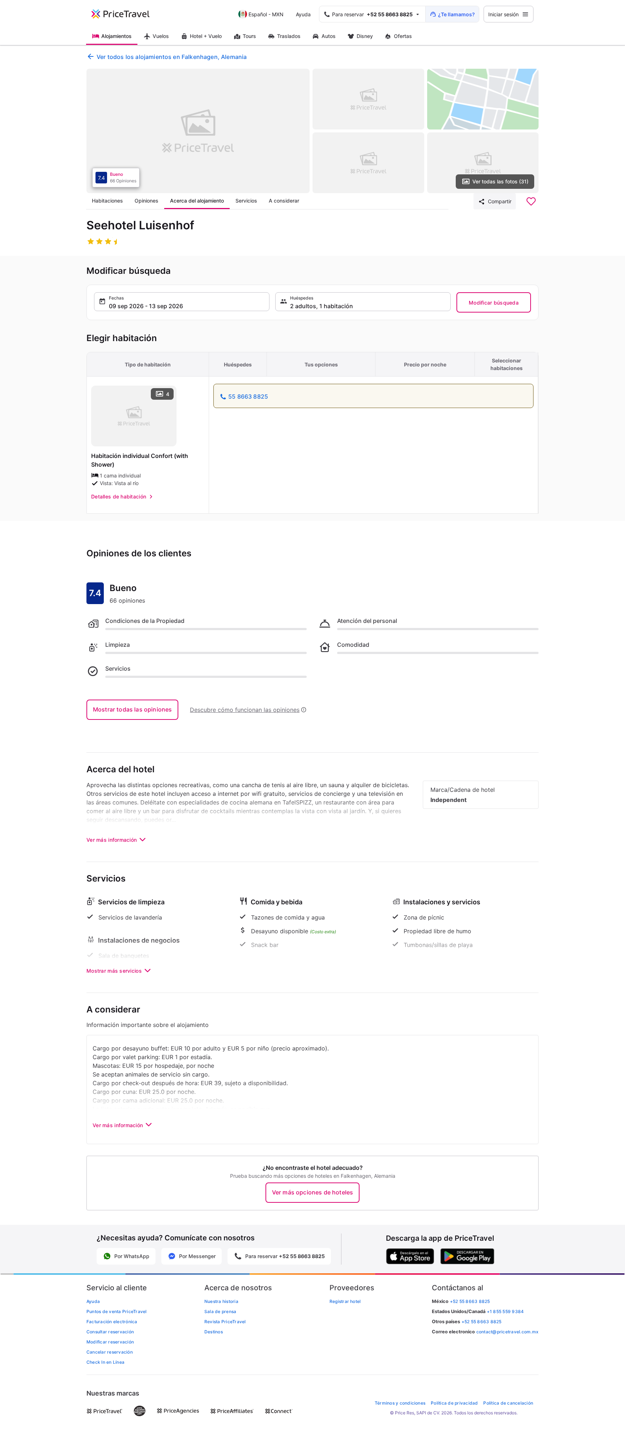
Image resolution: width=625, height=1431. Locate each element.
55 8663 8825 (248, 396)
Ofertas (403, 36)
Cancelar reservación (109, 1352)
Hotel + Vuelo (206, 36)
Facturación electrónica (111, 1321)
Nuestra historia (221, 1301)
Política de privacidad (454, 1403)
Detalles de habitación (118, 496)
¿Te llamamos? (456, 14)
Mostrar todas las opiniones (132, 709)
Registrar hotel (345, 1301)
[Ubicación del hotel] (483, 99)
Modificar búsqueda (494, 303)
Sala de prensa (220, 1311)
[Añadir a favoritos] (531, 201)
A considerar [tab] (284, 201)
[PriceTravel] (126, 14)
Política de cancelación (508, 1403)
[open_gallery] (198, 131)
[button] (181, 301)
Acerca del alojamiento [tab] (197, 201)
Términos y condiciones (400, 1403)
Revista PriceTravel (225, 1321)
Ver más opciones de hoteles (312, 1192)
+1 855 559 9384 (505, 1311)
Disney (365, 36)
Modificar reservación (110, 1342)
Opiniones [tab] (146, 201)
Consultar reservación (110, 1331)
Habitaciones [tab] (107, 201)
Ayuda (303, 14)
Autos (329, 36)
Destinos (213, 1331)
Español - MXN (266, 14)
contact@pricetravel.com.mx (507, 1331)
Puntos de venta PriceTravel (116, 1311)
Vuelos (161, 36)
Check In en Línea (105, 1362)
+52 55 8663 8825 (482, 1321)
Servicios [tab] (246, 201)
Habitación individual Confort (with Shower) (139, 460)
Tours (249, 36)
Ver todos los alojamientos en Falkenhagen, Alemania (172, 56)
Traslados (289, 36)
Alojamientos (116, 36)
